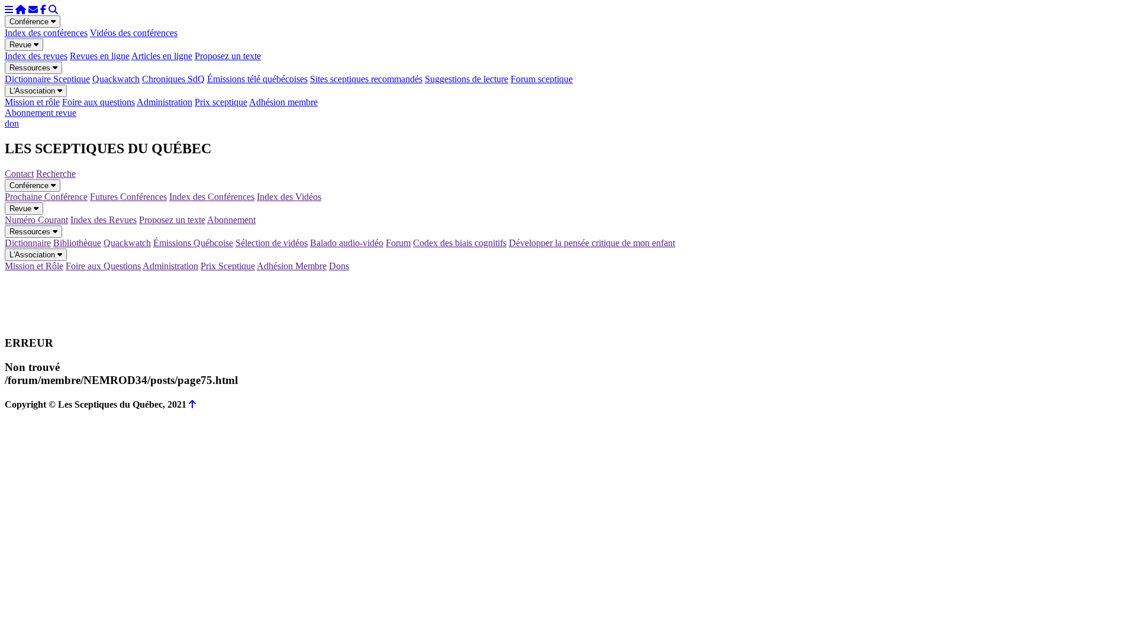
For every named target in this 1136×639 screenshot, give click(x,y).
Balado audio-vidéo (346, 243)
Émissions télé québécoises (257, 79)
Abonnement (231, 220)
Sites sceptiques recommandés (366, 79)
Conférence (30, 21)
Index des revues (36, 56)
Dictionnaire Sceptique (47, 79)
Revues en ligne (100, 56)
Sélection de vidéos (271, 243)
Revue (21, 44)
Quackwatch (116, 79)
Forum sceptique (542, 79)
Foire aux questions (98, 102)
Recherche (56, 174)
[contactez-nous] (33, 10)
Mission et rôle (32, 102)
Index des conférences (46, 33)
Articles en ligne (161, 56)
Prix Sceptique (228, 266)
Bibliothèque (77, 243)
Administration (164, 102)
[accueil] (20, 10)
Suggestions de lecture (466, 79)
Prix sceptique (221, 102)
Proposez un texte (228, 56)
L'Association (33, 90)
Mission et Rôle (34, 266)
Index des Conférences (211, 197)
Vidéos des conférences (134, 33)
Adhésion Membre (292, 266)
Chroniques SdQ (173, 79)
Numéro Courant (36, 220)
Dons (339, 266)
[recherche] (53, 10)
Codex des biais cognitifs (459, 243)
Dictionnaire (28, 243)
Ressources (31, 67)
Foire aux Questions (103, 266)
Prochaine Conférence (46, 197)
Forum (398, 243)
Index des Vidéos (289, 197)
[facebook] (43, 10)
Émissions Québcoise (193, 243)
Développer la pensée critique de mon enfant (592, 243)
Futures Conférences (128, 197)
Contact (19, 174)
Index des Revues (103, 220)
